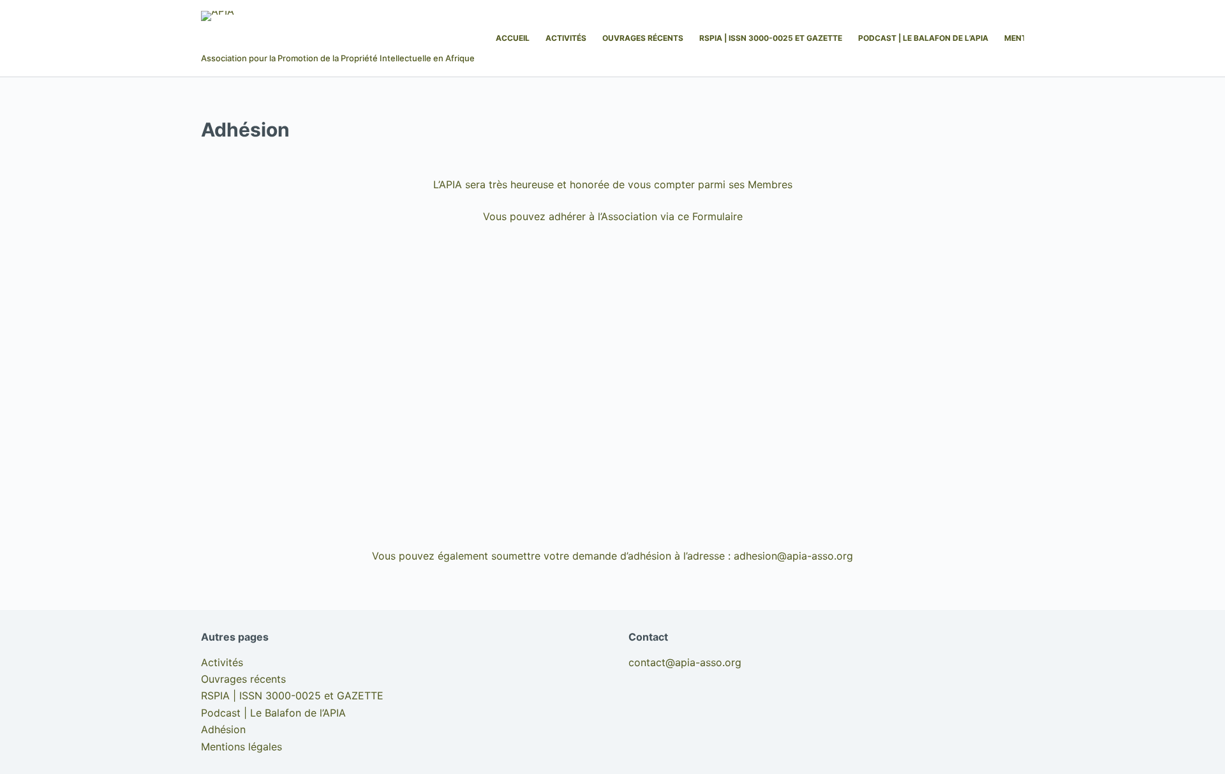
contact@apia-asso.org (684, 662)
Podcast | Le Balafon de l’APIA (923, 38)
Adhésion (223, 729)
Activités (566, 38)
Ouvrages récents (642, 38)
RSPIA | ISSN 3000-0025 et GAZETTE (770, 38)
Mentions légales (241, 746)
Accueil (513, 38)
